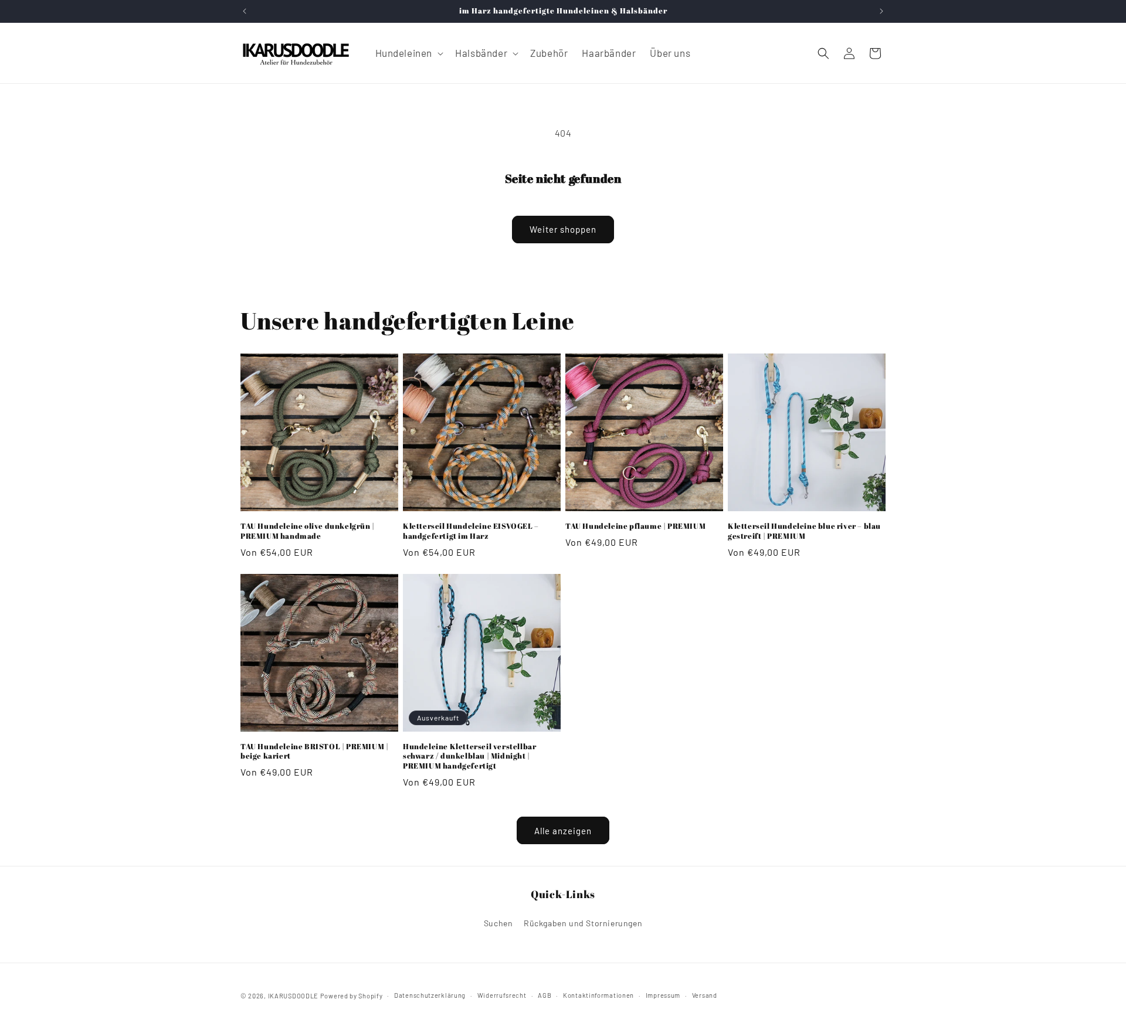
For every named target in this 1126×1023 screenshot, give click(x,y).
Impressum (663, 995)
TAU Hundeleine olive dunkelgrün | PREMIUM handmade (307, 531)
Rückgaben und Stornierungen (583, 923)
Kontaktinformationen (598, 995)
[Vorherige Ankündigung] (244, 11)
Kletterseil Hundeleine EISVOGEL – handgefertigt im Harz (471, 531)
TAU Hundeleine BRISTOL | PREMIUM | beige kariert (314, 752)
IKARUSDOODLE (293, 996)
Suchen (498, 923)
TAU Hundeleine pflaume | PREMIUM (635, 526)
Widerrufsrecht (502, 995)
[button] (408, 52)
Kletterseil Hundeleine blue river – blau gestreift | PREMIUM (804, 531)
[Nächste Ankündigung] (881, 11)
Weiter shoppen (563, 229)
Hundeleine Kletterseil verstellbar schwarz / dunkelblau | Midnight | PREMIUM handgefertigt (469, 757)
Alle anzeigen (563, 830)
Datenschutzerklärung (430, 995)
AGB (544, 995)
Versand (704, 995)
